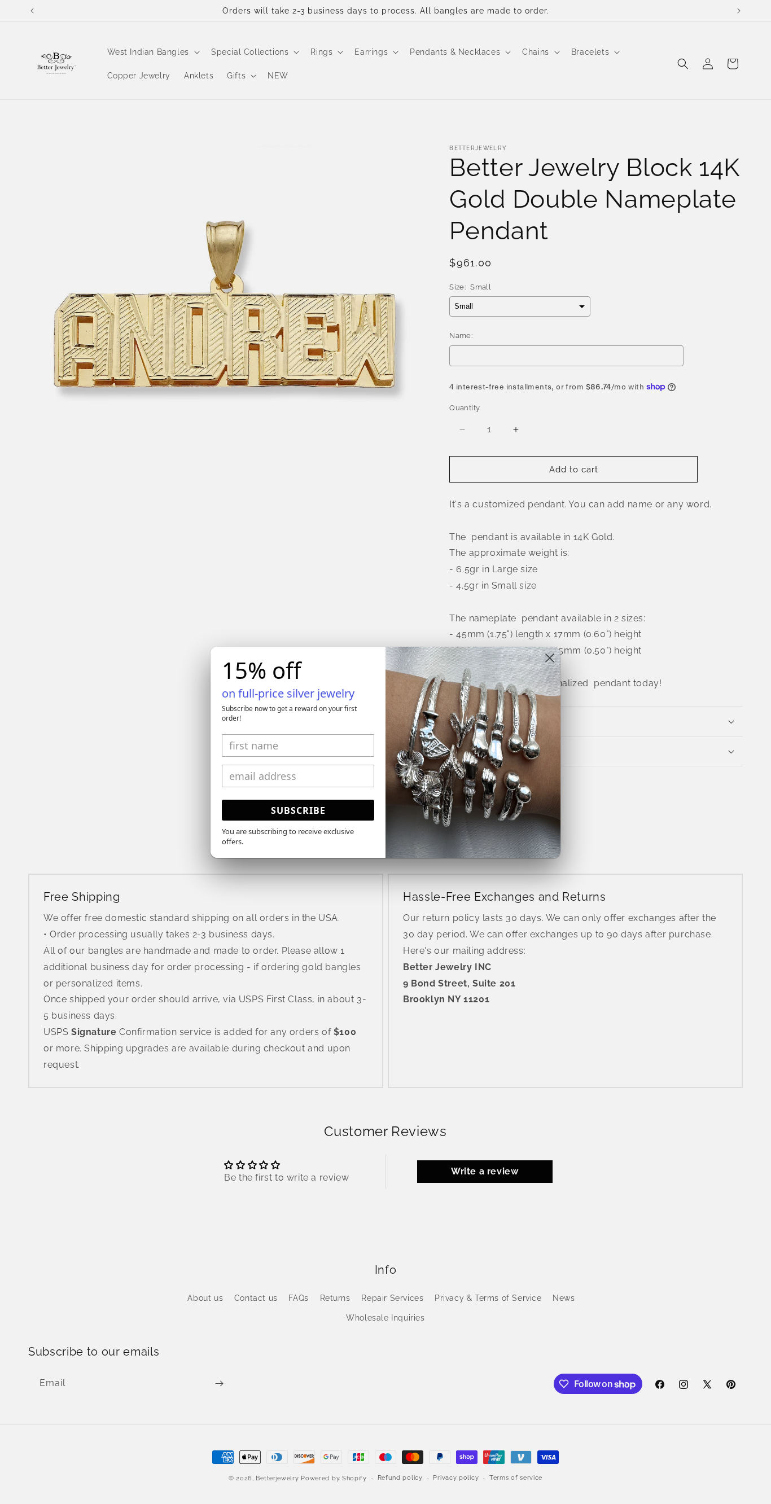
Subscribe (298, 810)
